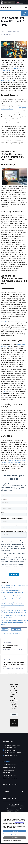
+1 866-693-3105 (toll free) (13, 752)
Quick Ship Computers (10, 778)
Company (6, 791)
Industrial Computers (9, 765)
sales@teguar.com (11, 755)
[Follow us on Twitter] (19, 804)
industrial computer (16, 629)
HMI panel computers (7, 80)
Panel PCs (4, 322)
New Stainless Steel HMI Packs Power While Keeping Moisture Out (14, 664)
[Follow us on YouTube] (12, 804)
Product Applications (9, 775)
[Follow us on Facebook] (15, 804)
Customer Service (9, 798)
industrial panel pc (6, 633)
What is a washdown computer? (10, 646)
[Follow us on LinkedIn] (9, 804)
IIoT (4, 391)
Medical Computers (9, 770)
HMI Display (4, 629)
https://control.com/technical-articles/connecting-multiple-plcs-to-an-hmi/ (14, 598)
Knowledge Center (10, 784)
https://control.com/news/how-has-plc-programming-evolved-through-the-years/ (13, 605)
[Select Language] (19, 2)
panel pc (17, 633)
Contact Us (14, 810)
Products (6, 761)
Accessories (6, 773)
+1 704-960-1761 (10, 750)
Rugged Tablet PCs (9, 767)
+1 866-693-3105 (2, 2)
